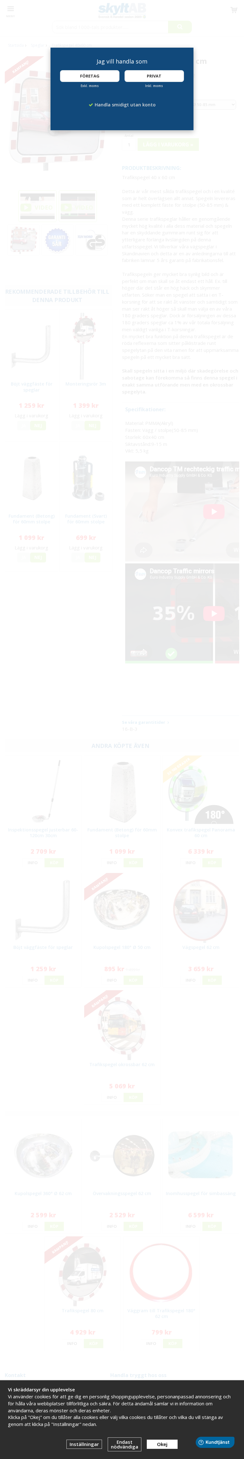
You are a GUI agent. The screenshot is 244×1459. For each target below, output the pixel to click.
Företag (89, 76)
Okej (162, 1444)
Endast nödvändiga (124, 1444)
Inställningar (84, 1444)
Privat (154, 76)
